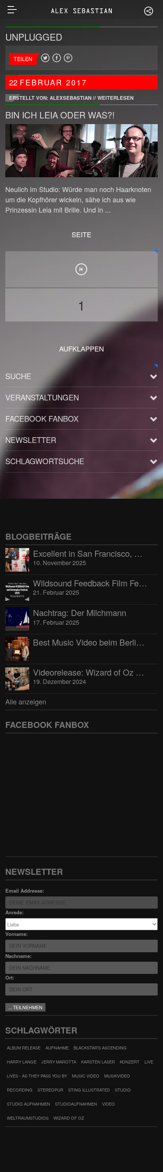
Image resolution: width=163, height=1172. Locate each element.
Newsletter (30, 439)
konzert (129, 1062)
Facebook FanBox (41, 418)
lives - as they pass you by (37, 1076)
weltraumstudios (28, 1118)
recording (20, 1090)
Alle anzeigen (25, 701)
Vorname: (16, 933)
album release (24, 1047)
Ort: (9, 977)
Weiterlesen (115, 97)
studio (123, 1090)
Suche (18, 375)
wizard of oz (68, 1118)
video (108, 1104)
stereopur (50, 1090)
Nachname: (18, 955)
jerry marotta (58, 1062)
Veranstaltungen (42, 397)
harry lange (21, 1062)
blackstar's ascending (100, 1047)
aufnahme (57, 1047)
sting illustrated (89, 1090)
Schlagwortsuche (44, 460)
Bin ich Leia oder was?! (59, 115)
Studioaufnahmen (76, 1104)
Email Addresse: (24, 890)
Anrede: (14, 912)
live (148, 1062)
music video (85, 1076)
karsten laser (98, 1062)
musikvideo (117, 1076)
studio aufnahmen (28, 1104)
